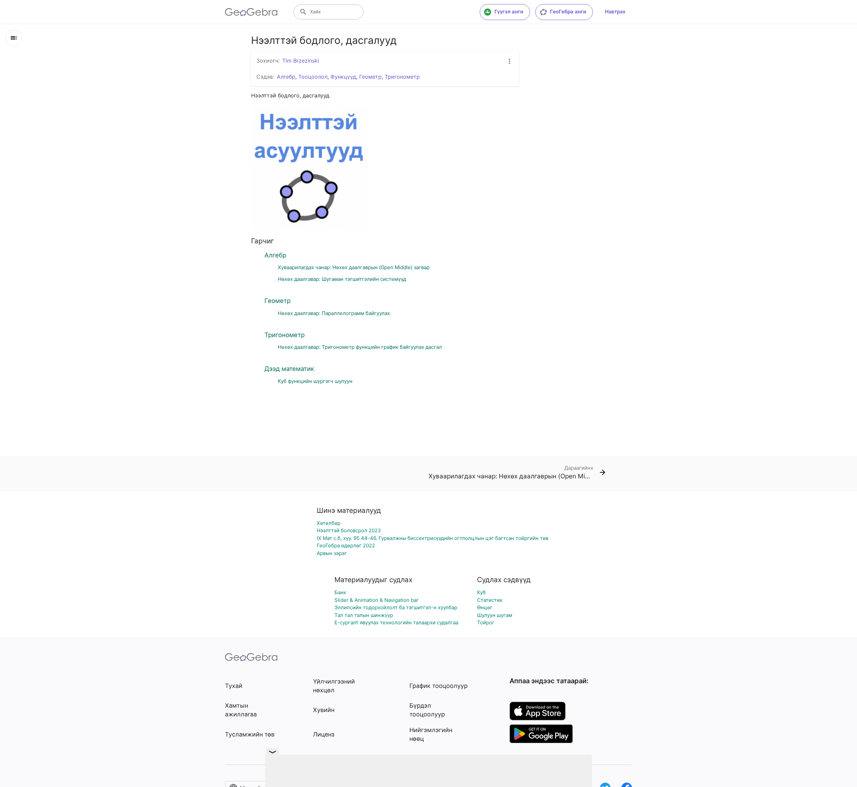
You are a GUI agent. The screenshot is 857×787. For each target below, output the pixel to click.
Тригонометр (284, 334)
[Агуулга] (13, 37)
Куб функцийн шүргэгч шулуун (315, 381)
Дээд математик (289, 368)
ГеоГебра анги (568, 11)
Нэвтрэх (615, 11)
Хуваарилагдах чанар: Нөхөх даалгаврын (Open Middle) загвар (354, 267)
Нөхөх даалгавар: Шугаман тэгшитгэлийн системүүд (342, 279)
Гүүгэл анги (508, 11)
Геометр (277, 300)
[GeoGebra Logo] (251, 12)
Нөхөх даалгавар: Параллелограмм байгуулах (334, 313)
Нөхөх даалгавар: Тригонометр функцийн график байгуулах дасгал (360, 347)
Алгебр (275, 255)
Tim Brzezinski (300, 60)
